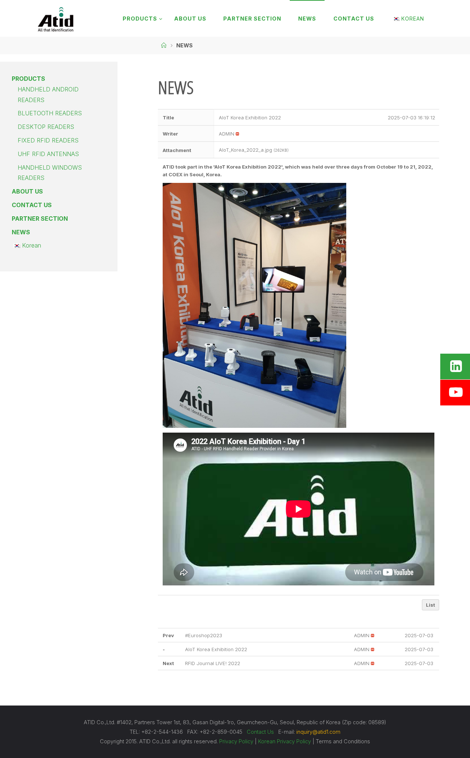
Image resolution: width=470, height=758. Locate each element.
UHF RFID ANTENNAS (48, 154)
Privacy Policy (236, 741)
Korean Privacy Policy (284, 741)
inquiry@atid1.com (318, 732)
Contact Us (260, 732)
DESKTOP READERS (46, 126)
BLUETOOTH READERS (50, 113)
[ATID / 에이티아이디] (55, 18)
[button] (226, 134)
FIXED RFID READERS (48, 140)
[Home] (163, 45)
